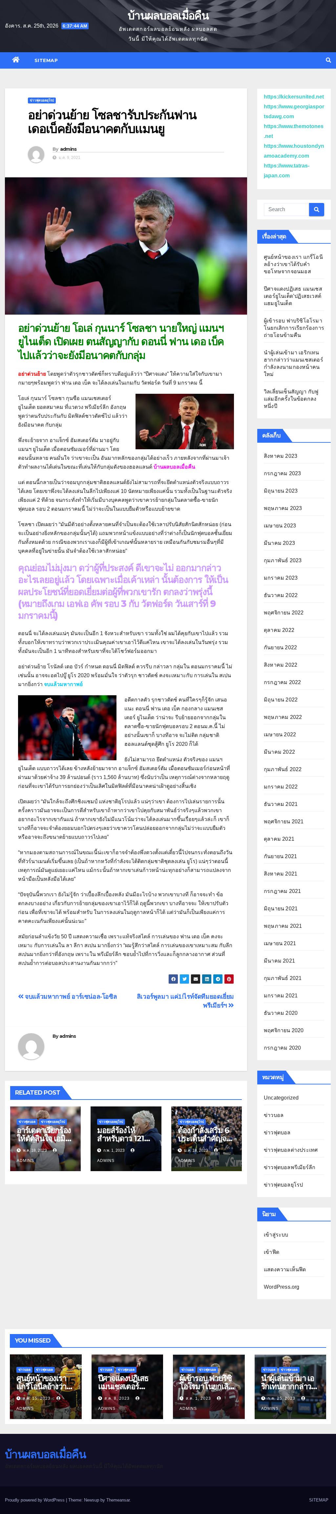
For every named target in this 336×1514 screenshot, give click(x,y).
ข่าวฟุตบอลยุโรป (42, 100)
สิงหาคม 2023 (280, 456)
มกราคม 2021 (281, 995)
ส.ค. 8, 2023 (117, 1398)
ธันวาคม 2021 (281, 804)
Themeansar (118, 1500)
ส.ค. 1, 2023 (198, 1398)
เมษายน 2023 (280, 525)
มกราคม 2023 (281, 578)
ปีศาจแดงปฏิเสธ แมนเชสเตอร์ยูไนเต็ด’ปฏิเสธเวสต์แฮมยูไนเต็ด (293, 296)
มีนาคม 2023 (279, 543)
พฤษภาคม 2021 (283, 926)
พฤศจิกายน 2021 (284, 821)
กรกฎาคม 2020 (282, 1048)
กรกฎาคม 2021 (282, 891)
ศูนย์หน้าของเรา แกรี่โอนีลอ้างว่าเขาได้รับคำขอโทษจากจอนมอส (293, 264)
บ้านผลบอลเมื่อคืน (168, 15)
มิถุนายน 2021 (281, 908)
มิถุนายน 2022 (281, 699)
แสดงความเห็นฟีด (285, 1269)
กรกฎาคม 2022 (282, 682)
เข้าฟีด (271, 1252)
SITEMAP (46, 60)
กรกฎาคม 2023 (282, 473)
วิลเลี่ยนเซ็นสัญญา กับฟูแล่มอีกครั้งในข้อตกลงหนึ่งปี (291, 399)
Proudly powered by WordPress (35, 1500)
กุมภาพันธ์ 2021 (283, 978)
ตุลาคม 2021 (279, 839)
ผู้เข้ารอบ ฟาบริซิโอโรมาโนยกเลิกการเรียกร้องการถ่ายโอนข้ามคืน (294, 328)
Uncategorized (281, 1098)
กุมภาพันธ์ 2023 (283, 560)
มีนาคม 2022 (279, 752)
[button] (328, 60)
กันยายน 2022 (280, 647)
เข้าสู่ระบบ (276, 1234)
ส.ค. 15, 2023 (37, 1398)
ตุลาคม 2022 (279, 630)
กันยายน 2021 (280, 856)
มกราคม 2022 (281, 787)
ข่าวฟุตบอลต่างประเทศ (291, 1150)
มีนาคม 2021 (279, 961)
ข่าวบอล (274, 1115)
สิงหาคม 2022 (280, 665)
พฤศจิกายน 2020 (284, 1030)
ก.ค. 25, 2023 (281, 1398)
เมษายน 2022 (280, 734)
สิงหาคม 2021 (280, 874)
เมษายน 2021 (280, 943)
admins (68, 149)
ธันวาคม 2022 (281, 595)
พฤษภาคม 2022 (283, 717)
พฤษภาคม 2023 (283, 508)
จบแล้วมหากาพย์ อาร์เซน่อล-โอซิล (70, 996)
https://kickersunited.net (294, 97)
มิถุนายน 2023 (281, 491)
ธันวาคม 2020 (281, 1013)
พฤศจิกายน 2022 (284, 612)
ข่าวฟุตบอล (27, 1122)
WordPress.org (282, 1287)
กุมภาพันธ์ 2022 (283, 769)
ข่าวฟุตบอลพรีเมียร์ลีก (289, 1167)
